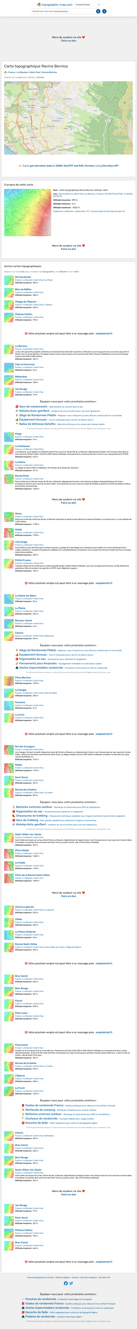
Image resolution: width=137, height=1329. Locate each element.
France (18, 280)
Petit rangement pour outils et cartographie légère (73, 1123)
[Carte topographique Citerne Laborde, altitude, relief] (9, 910)
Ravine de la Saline (25, 789)
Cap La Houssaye (25, 364)
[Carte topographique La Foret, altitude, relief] (9, 1091)
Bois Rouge (21, 988)
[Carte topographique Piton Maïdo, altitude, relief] (9, 854)
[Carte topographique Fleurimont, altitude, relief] (9, 1051)
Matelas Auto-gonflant (34, 410)
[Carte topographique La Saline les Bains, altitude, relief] (9, 599)
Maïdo (18, 529)
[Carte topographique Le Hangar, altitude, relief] (9, 693)
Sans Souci (21, 777)
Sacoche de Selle (36, 1122)
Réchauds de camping (40, 1109)
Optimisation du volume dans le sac (66, 407)
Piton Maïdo (22, 850)
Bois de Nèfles (23, 289)
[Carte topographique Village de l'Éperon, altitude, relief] (9, 305)
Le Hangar (21, 689)
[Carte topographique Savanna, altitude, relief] (9, 706)
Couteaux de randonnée (41, 1118)
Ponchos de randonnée (40, 1299)
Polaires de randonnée (40, 1316)
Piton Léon (21, 1013)
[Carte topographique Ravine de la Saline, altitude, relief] (9, 793)
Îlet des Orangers (25, 746)
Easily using (70, 165)
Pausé (18, 1000)
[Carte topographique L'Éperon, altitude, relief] (9, 1079)
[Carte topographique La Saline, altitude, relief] (9, 466)
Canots (19, 632)
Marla (18, 513)
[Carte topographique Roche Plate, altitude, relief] (9, 482)
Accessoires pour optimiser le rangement (67, 659)
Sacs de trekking (27, 820)
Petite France (23, 560)
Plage (18, 433)
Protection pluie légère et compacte (75, 1299)
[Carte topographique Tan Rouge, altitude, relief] (9, 392)
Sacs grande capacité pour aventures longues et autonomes (68, 820)
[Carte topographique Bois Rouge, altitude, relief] (9, 992)
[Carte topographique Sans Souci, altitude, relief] (9, 780)
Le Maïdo (20, 862)
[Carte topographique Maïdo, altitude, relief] (9, 533)
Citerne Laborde (24, 906)
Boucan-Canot (23, 620)
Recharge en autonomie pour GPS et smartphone (77, 807)
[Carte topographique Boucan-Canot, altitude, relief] (9, 624)
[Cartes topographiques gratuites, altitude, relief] (5, 72)
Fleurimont (21, 1044)
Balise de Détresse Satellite (37, 424)
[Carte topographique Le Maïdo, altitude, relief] (9, 866)
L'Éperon (48, 305)
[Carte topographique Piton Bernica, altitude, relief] (9, 681)
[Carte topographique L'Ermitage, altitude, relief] (9, 548)
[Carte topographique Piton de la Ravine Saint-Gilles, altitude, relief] (9, 878)
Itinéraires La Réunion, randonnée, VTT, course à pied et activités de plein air (89, 211)
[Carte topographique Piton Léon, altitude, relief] (9, 1016)
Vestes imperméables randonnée (41, 667)
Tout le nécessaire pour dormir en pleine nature (71, 420)
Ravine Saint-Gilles (26, 944)
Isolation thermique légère (69, 1317)
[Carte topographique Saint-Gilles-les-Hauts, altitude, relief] (9, 839)
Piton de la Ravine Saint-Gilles (32, 875)
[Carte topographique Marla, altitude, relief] (9, 518)
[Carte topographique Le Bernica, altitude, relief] (9, 352)
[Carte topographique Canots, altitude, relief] (9, 636)
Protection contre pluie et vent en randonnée (86, 668)
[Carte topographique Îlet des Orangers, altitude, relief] (9, 753)
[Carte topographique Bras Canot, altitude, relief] (9, 979)
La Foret (20, 1088)
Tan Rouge (21, 389)
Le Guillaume (22, 446)
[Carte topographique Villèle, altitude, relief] (9, 922)
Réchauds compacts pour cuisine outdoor (76, 1110)
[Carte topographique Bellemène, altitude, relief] (9, 380)
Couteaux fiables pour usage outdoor (77, 1119)
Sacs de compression (33, 406)
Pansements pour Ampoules (38, 663)
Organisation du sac (32, 659)
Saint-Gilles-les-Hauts (28, 834)
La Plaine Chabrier (25, 931)
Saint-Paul (38, 280)
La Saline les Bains (25, 595)
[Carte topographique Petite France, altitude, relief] (9, 565)
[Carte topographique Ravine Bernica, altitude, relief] (27, 212)
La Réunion (27, 280)
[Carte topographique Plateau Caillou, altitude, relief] (9, 317)
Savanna (20, 702)
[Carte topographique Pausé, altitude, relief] (9, 1004)
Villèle (18, 919)
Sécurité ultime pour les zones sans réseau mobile (81, 424)
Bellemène (21, 376)
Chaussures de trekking (31, 815)
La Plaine (49, 280)
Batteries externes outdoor (34, 807)
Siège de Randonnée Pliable (37, 415)
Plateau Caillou (23, 314)
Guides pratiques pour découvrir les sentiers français (90, 1105)
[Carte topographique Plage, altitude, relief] (9, 437)
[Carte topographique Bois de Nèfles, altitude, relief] (9, 293)
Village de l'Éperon (25, 301)
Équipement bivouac (33, 419)
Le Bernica (21, 346)
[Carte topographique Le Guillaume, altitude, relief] (9, 451)
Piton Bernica (23, 677)
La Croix (19, 714)
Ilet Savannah (23, 277)
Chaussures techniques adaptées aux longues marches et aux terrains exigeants (87, 816)
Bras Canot (21, 975)
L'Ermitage (21, 541)
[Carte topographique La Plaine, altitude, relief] (9, 611)
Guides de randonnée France (44, 1105)
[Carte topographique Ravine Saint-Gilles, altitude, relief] (9, 947)
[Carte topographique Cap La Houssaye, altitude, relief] (9, 368)
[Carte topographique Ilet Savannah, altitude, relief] (9, 280)
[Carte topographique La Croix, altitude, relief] (9, 718)
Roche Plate (22, 475)
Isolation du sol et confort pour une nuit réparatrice (75, 411)
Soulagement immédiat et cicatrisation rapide (80, 663)
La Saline (20, 462)
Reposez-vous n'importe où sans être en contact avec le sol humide (90, 415)
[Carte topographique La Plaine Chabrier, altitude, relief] (9, 935)
